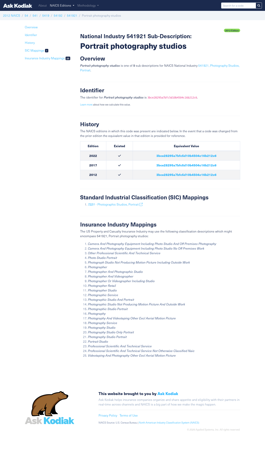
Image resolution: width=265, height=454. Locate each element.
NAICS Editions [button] (61, 5)
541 (35, 15)
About (42, 5)
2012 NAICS (11, 15)
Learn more (86, 104)
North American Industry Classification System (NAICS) (169, 422)
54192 (58, 15)
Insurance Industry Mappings (47, 58)
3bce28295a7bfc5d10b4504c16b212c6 (186, 155)
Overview (31, 27)
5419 (45, 15)
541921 (72, 15)
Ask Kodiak (168, 393)
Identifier (31, 35)
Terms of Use (129, 415)
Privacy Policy (108, 415)
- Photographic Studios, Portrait (113, 204)
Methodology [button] (86, 5)
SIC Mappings (36, 50)
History (30, 43)
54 (26, 15)
